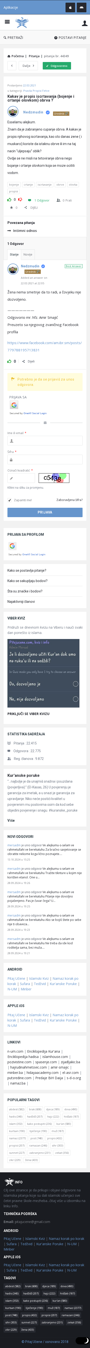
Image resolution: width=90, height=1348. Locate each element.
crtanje (28, 184)
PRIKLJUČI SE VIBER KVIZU (28, 713)
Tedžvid (40, 983)
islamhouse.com (55, 1056)
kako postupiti (39, 1124)
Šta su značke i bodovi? (24, 591)
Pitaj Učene (16, 978)
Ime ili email (16, 433)
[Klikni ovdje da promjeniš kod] (54, 478)
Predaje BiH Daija (49, 1078)
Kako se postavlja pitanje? (26, 570)
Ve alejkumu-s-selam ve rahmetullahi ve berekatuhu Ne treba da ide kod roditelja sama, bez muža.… (40, 943)
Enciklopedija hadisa (23, 1056)
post (36, 1138)
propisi (13, 191)
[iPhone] (70, 7)
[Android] (81, 7)
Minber (26, 989)
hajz (53, 1116)
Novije (28, 254)
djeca (53, 1109)
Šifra (12, 452)
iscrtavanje (45, 184)
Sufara (25, 983)
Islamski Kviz (39, 978)
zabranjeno (39, 1152)
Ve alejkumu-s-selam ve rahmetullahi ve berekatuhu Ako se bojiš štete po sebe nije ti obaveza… (44, 919)
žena (31, 1160)
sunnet (16, 1152)
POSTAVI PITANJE (72, 37)
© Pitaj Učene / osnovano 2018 (45, 1342)
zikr (14, 1160)
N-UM (12, 989)
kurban (17, 1131)
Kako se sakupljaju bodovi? (27, 581)
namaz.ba (17, 1083)
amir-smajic (60, 1067)
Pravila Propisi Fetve (36, 90)
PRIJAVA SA (18, 397)
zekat (62, 1152)
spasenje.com (46, 1062)
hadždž (34, 1116)
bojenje (14, 184)
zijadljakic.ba (70, 1062)
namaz (17, 1138)
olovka (73, 184)
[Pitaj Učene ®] (23, 22)
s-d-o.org (74, 1078)
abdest (16, 1109)
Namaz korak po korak (66, 1238)
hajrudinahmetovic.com (28, 1067)
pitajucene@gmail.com (27, 1221)
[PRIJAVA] (85, 23)
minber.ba (15, 1072)
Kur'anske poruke (23, 775)
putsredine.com (19, 1078)
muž (58, 1131)
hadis (15, 1116)
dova (70, 1109)
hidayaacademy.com (43, 1072)
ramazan (38, 1145)
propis (54, 1138)
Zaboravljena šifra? (69, 500)
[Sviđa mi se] (9, 198)
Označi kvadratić (20, 470)
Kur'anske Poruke (63, 983)
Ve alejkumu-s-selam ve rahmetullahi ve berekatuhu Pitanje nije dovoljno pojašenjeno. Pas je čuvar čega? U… (40, 896)
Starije (14, 254)
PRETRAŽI (15, 37)
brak (35, 1109)
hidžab (71, 1116)
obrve (60, 184)
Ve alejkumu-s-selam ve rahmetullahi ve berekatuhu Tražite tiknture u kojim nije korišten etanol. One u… (44, 873)
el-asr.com (70, 1072)
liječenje (38, 1131)
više (11, 820)
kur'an (63, 1124)
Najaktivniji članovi (21, 602)
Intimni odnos (25, 230)
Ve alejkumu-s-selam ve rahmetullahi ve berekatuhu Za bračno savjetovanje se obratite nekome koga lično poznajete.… (44, 849)
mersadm (14, 845)
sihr (57, 1145)
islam (15, 1124)
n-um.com (15, 1051)
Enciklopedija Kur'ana (43, 1051)
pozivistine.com (19, 1062)
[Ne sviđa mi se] (20, 198)
